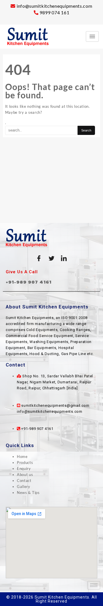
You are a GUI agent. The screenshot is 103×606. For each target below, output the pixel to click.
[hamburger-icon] (92, 36)
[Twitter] (51, 258)
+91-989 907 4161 (29, 282)
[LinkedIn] (64, 258)
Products (25, 462)
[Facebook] (39, 258)
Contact (24, 480)
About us (25, 474)
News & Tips (28, 492)
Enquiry (24, 468)
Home (22, 456)
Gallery (23, 486)
